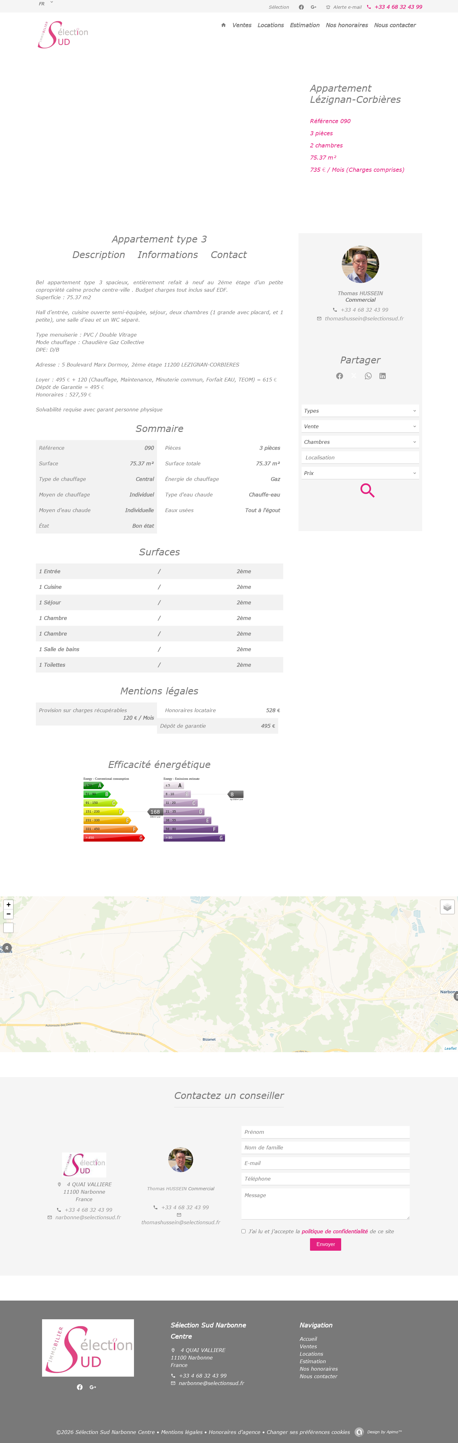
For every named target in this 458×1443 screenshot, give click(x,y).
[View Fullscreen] (8, 927)
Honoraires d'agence (234, 1432)
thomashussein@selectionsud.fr (364, 318)
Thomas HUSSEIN (360, 293)
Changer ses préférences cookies (308, 1432)
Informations (168, 254)
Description (98, 254)
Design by (384, 1432)
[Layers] (447, 907)
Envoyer (326, 1244)
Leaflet (450, 1048)
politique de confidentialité (335, 1231)
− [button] (9, 914)
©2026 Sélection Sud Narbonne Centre (105, 1432)
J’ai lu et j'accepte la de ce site (321, 1231)
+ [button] (9, 904)
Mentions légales (182, 1432)
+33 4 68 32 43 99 (398, 7)
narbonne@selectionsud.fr (88, 1217)
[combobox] (360, 411)
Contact (229, 254)
